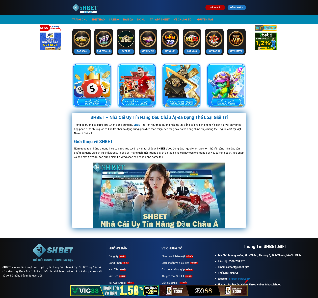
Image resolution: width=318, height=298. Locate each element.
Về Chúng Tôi (183, 19)
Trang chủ (79, 19)
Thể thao (98, 19)
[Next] (251, 35)
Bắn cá (128, 19)
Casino (114, 19)
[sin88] (50, 28)
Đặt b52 (126, 51)
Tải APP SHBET (160, 19)
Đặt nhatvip (236, 51)
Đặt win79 (170, 51)
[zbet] (266, 42)
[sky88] (50, 42)
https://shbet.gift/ (239, 278)
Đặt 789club (104, 51)
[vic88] (114, 290)
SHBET (6, 267)
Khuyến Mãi (205, 19)
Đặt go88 (82, 51)
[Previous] (67, 35)
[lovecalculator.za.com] (86, 7)
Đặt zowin (214, 51)
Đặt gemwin (147, 51)
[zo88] (203, 290)
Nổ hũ (141, 19)
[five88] (266, 28)
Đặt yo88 (192, 51)
